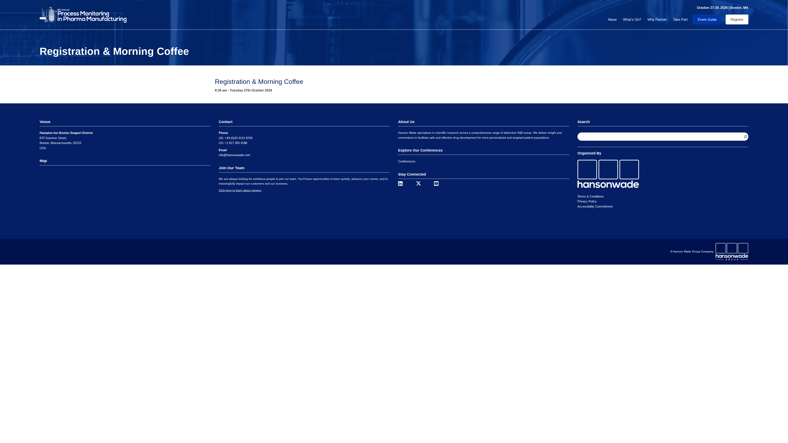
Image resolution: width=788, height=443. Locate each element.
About (612, 20)
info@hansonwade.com (234, 155)
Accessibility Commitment (595, 206)
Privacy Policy (587, 201)
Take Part (680, 20)
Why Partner (657, 20)
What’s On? (632, 20)
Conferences (406, 161)
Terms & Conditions (590, 196)
